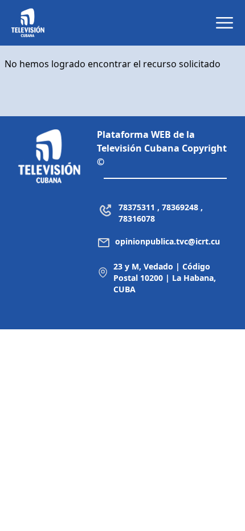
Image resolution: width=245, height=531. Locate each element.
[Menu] (224, 22)
